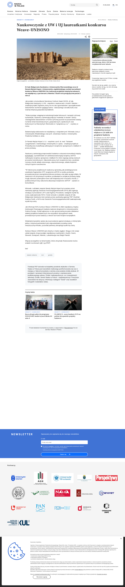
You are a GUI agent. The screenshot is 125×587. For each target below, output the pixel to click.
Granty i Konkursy (67, 14)
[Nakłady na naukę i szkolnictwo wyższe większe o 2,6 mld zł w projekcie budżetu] (104, 135)
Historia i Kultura (21, 11)
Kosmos (10, 11)
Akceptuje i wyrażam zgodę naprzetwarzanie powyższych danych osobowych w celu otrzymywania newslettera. (63, 447)
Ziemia (55, 11)
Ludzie (89, 14)
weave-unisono (32, 255)
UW (41, 243)
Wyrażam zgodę (41, 577)
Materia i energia (66, 11)
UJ (45, 243)
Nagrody (37, 14)
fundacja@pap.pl (79, 569)
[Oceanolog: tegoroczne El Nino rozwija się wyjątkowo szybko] (105, 79)
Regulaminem (68, 328)
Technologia (79, 11)
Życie (49, 11)
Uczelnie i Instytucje (14, 14)
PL (113, 5)
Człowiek (33, 11)
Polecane (99, 109)
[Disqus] (53, 358)
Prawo (44, 14)
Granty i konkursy (25, 20)
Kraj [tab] (111, 41)
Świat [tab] (116, 41)
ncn (42, 255)
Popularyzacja (54, 14)
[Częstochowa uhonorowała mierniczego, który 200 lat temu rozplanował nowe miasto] (105, 55)
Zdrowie (42, 11)
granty (50, 255)
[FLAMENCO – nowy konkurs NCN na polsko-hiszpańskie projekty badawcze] (68, 307)
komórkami (29, 156)
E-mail (43, 439)
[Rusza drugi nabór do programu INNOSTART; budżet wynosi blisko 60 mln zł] (38, 307)
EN (117, 5)
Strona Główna (102, 19)
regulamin (51, 446)
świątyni (45, 107)
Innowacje (28, 14)
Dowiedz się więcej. (102, 574)
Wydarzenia (80, 14)
